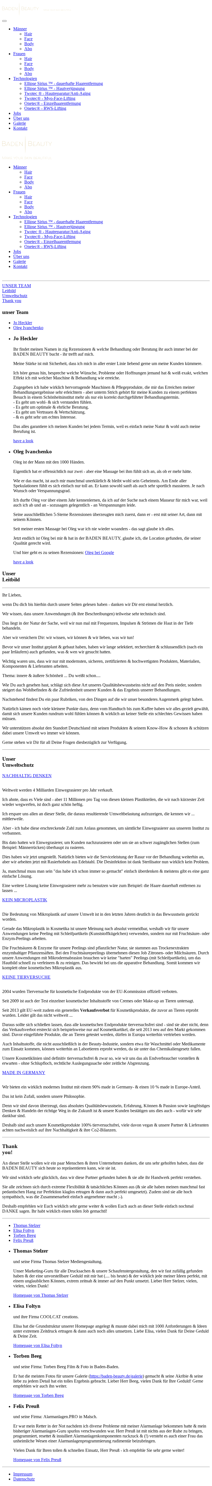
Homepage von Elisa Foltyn (37, 1345)
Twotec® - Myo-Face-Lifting (49, 98)
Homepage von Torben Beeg (38, 1395)
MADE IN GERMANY (23, 1072)
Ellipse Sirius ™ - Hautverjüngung (54, 88)
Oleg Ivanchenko (28, 327)
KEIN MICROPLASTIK (24, 900)
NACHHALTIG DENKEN (27, 775)
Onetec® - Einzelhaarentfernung (52, 103)
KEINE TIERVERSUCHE (26, 977)
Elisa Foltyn (23, 1230)
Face (28, 38)
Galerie (19, 123)
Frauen (19, 53)
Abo (28, 48)
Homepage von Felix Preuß (37, 1459)
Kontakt (20, 128)
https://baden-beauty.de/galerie (116, 1376)
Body (29, 43)
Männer (20, 28)
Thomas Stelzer (26, 1225)
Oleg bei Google (99, 552)
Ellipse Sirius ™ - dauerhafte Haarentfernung (63, 83)
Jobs (17, 113)
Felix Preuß (23, 1240)
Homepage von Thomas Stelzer (40, 1295)
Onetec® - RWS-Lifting (45, 108)
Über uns (21, 118)
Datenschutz (24, 1479)
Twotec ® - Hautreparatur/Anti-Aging (57, 93)
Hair (28, 33)
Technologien (25, 78)
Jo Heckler (22, 322)
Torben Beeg (24, 1235)
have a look (23, 440)
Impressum (22, 1474)
